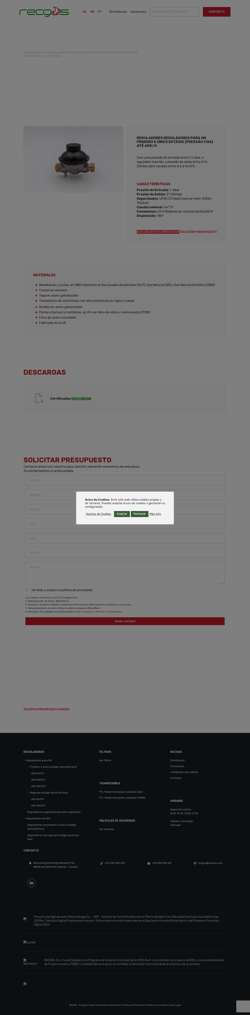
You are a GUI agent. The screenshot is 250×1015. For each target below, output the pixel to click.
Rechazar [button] (140, 514)
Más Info (155, 514)
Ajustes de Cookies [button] (98, 514)
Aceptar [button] (122, 514)
